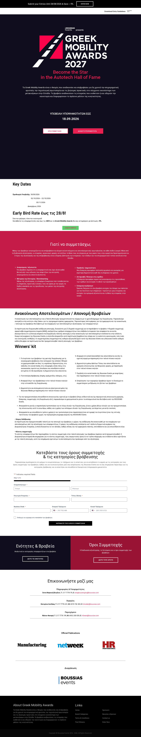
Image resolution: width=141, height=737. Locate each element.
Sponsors (105, 710)
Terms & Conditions (82, 718)
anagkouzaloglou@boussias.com (87, 593)
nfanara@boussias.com (90, 616)
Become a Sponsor (109, 714)
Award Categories (81, 714)
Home (77, 710)
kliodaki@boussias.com (91, 604)
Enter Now (106, 722)
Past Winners (80, 722)
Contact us (106, 718)
